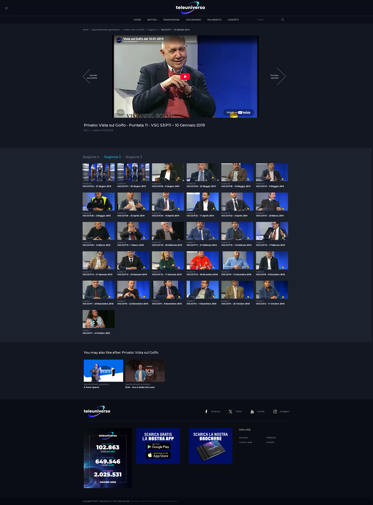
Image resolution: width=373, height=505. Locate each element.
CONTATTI (233, 19)
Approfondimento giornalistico (106, 29)
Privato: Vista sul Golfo (133, 29)
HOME (137, 19)
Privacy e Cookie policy (167, 501)
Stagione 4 (91, 157)
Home (85, 29)
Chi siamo (243, 437)
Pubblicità (271, 437)
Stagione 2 (134, 157)
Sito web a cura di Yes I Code (143, 501)
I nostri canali (245, 442)
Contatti (270, 442)
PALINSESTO (214, 19)
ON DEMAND (193, 19)
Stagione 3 (153, 29)
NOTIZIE (152, 19)
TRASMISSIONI (171, 19)
